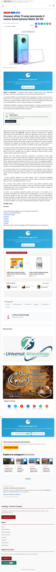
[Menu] (53, 5)
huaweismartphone (17, 304)
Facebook (6, 216)
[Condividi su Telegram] (47, 24)
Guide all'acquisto (5, 532)
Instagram (6, 221)
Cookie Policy (4, 545)
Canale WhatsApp (22, 433)
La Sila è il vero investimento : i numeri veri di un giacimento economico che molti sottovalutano (8, 470)
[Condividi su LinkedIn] (42, 24)
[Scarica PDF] (36, 26)
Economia (6, 12)
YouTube (6, 220)
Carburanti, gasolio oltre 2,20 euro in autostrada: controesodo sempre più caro (46, 470)
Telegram (6, 218)
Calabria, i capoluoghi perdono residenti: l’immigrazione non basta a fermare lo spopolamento (21, 470)
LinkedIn (6, 223)
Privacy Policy (4, 542)
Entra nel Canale (29, 87)
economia (8, 304)
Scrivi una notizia (5, 534)
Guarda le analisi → (10, 121)
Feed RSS (3, 540)
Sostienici (3, 537)
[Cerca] (49, 5)
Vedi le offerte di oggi (11, 447)
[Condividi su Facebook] (36, 24)
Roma (17, 12)
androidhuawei (27, 304)
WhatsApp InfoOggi (9, 214)
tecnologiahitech (45, 304)
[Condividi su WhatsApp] (44, 24)
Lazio (13, 12)
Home (3, 526)
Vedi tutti (28, 479)
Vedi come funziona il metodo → (12, 494)
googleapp (36, 304)
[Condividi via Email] (50, 24)
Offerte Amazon (5, 529)
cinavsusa (8, 307)
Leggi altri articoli (17, 317)
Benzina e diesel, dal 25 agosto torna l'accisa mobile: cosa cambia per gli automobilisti (34, 470)
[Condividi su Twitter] (39, 24)
